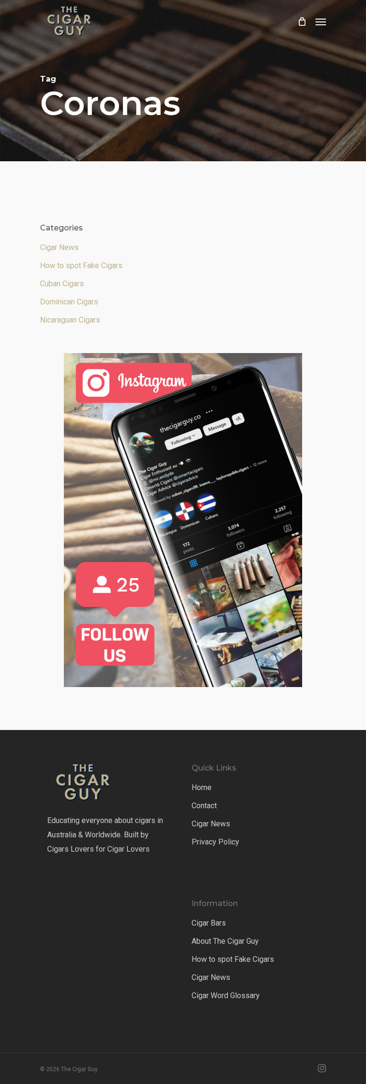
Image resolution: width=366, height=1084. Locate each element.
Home (202, 787)
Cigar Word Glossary (226, 995)
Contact (204, 805)
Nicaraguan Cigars (70, 319)
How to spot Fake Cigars (81, 265)
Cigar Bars (209, 923)
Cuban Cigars (62, 283)
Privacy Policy (215, 841)
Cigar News (59, 247)
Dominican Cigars (69, 301)
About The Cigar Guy (225, 941)
